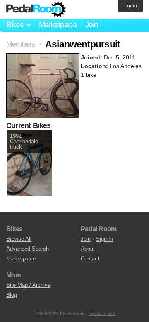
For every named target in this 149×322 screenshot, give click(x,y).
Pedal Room (36, 9)
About (88, 249)
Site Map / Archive (28, 285)
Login (130, 6)
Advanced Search (27, 249)
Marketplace (58, 24)
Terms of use (102, 313)
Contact (90, 259)
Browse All (18, 239)
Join (91, 24)
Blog (11, 295)
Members (20, 44)
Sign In (104, 239)
